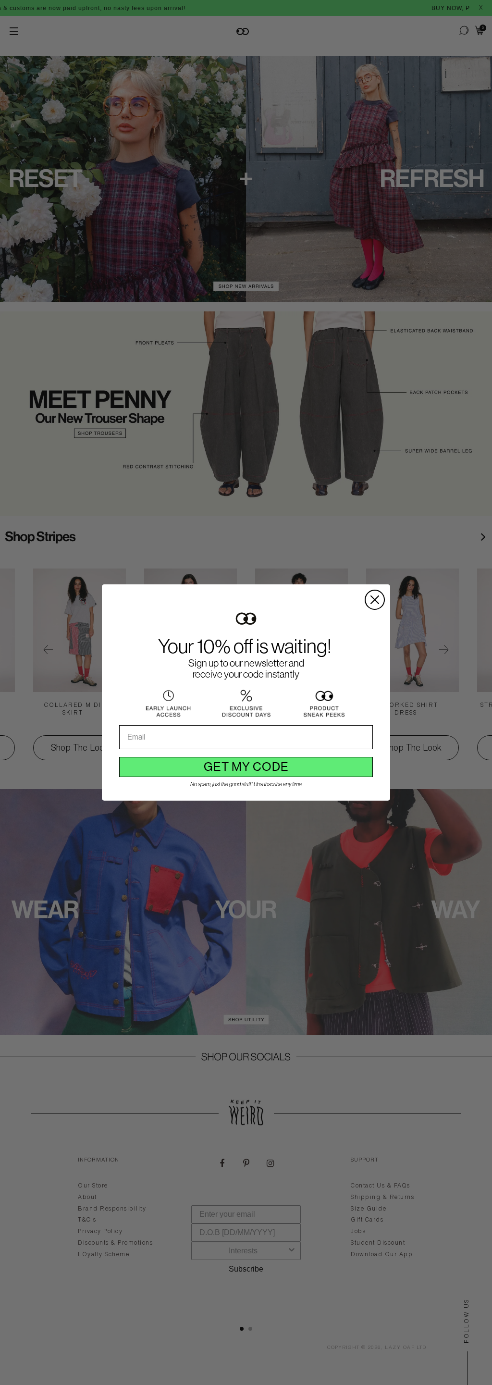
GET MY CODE (246, 767)
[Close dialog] (374, 599)
